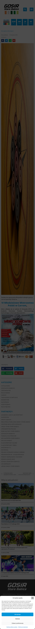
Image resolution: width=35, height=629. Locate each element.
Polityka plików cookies (12, 627)
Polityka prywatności (23, 627)
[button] (32, 598)
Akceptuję (17, 614)
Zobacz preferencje (17, 623)
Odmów (17, 619)
